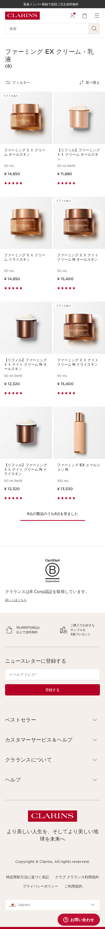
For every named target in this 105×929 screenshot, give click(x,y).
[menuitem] (72, 16)
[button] (52, 800)
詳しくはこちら (16, 600)
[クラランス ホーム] (22, 15)
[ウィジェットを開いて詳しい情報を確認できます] (79, 920)
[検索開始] (94, 28)
